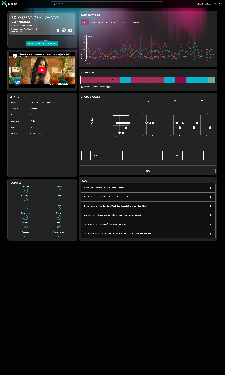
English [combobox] (217, 3)
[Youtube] (70, 30)
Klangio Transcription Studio (42, 43)
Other (114, 22)
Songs (208, 4)
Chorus (125, 80)
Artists (200, 4)
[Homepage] (58, 30)
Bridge (180, 80)
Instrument (103, 22)
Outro (212, 80)
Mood (93, 22)
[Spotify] (64, 30)
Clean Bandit (21, 22)
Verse (89, 80)
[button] (148, 188)
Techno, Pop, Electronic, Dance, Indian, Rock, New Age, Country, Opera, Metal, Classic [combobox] (134, 22)
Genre (84, 22)
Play (148, 171)
